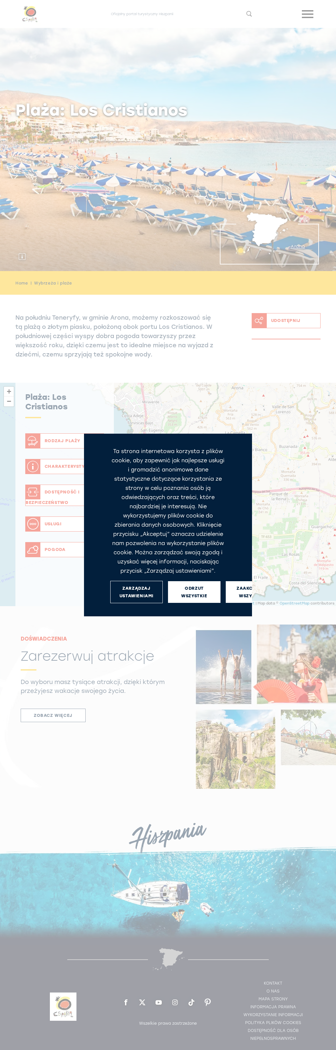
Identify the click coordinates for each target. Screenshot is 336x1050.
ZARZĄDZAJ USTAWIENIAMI (136, 592)
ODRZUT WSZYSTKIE (194, 592)
